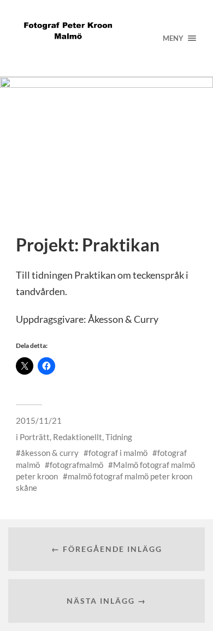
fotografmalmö (76, 465)
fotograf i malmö (117, 453)
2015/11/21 (39, 420)
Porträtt (35, 437)
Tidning (118, 437)
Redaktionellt (77, 437)
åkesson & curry (50, 453)
